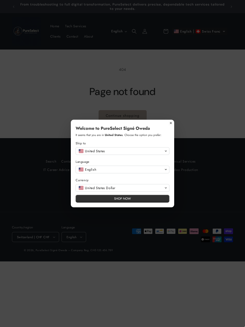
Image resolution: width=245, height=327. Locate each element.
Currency (82, 180)
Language (82, 162)
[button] (122, 151)
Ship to (81, 143)
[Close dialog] (170, 123)
